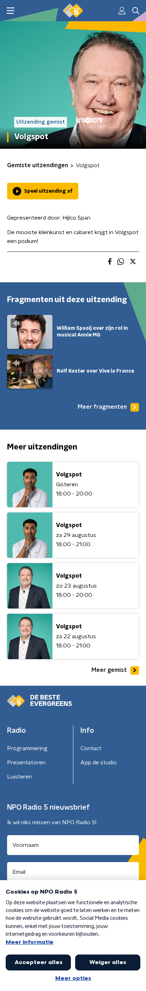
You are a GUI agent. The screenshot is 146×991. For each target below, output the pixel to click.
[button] (10, 10)
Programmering (27, 748)
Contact (90, 748)
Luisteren (19, 777)
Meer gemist (109, 670)
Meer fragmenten (102, 407)
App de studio (98, 762)
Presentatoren (26, 762)
